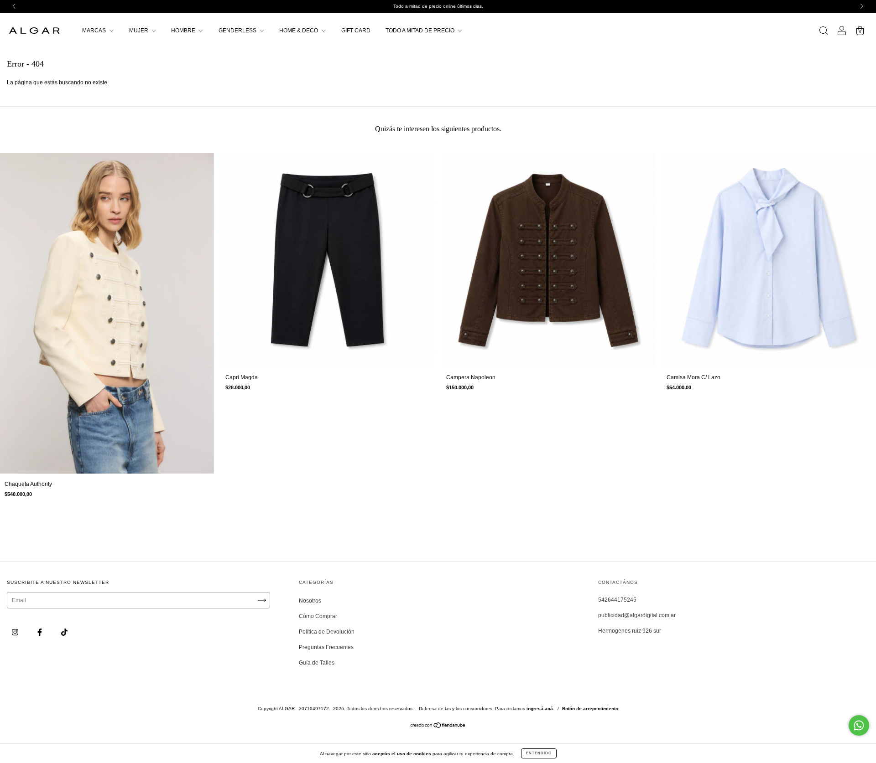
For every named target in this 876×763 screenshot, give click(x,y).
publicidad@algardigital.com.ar (637, 615)
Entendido (539, 753)
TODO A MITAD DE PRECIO (421, 30)
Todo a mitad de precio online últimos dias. (438, 6)
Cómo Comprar (318, 616)
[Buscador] (823, 32)
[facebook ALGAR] (40, 632)
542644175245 (617, 600)
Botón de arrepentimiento (590, 708)
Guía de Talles (316, 663)
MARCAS (94, 30)
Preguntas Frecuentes (326, 647)
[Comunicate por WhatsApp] (859, 725)
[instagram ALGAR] (16, 632)
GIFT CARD (355, 30)
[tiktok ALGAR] (64, 632)
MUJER (139, 30)
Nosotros (310, 601)
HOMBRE (184, 30)
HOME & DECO (299, 30)
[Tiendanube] (438, 726)
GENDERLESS (238, 30)
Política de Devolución (327, 632)
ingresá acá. (540, 708)
